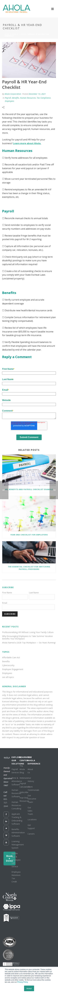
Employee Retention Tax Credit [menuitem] (16, 877)
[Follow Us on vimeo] (6, 835)
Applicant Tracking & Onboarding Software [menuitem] (17, 819)
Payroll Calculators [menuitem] (25, 785)
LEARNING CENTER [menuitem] (23, 759)
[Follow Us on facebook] (6, 814)
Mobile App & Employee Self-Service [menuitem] (16, 860)
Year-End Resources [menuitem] (24, 799)
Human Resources (28, 97)
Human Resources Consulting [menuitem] (16, 805)
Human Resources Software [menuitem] (16, 793)
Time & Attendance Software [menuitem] (17, 781)
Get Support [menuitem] (31, 827)
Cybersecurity (8, 665)
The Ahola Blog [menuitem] (22, 769)
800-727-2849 (6, 802)
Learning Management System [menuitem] (18, 844)
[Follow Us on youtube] (6, 842)
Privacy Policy (22, 982)
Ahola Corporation (13, 94)
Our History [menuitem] (31, 779)
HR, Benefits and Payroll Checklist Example (29, 489)
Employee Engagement (12, 669)
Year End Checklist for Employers (29, 535)
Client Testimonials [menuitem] (33, 788)
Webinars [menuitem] (24, 778)
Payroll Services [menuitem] (15, 771)
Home (7, 34)
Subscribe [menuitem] (24, 792)
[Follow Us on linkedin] (6, 821)
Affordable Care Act (11, 657)
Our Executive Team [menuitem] (32, 798)
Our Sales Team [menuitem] (30, 810)
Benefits (15, 97)
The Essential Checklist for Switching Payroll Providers (29, 568)
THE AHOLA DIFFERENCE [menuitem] (31, 760)
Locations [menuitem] (32, 819)
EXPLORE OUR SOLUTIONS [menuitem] (15, 760)
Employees (9, 101)
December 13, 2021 (37, 94)
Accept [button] (29, 988)
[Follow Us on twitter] (6, 828)
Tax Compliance (44, 97)
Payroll (8, 97)
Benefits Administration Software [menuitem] (18, 832)
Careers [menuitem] (31, 833)
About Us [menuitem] (30, 771)
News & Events (18, 34)
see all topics (8, 677)
